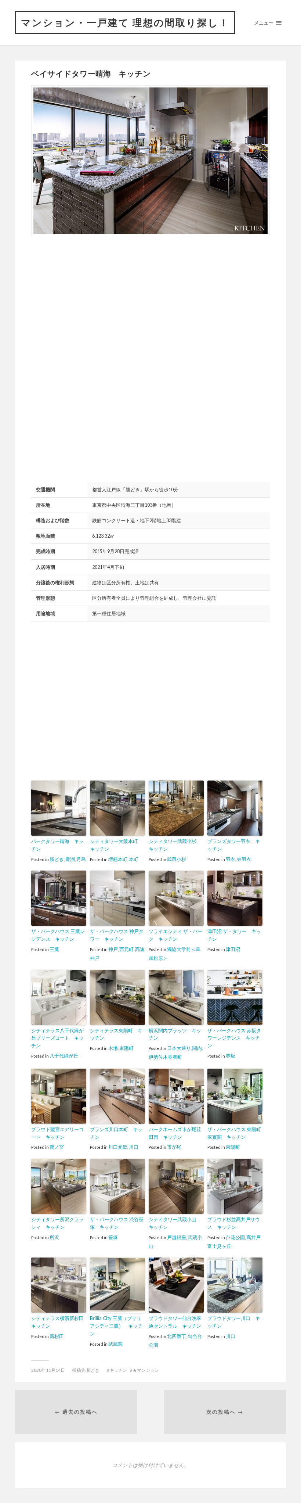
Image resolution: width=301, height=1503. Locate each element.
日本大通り (179, 1048)
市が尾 (174, 1147)
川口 (133, 1147)
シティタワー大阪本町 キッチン (116, 845)
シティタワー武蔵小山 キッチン (175, 1223)
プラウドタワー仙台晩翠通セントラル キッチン (175, 1322)
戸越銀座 (176, 1237)
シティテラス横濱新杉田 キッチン (58, 1322)
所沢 (54, 1237)
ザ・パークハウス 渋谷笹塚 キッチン (117, 1223)
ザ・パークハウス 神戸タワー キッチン (117, 935)
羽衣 (230, 859)
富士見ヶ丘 (219, 1246)
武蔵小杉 (176, 859)
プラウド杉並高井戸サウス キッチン (233, 1223)
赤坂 (230, 1056)
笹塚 (113, 1237)
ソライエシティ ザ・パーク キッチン (175, 935)
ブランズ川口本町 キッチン (116, 1133)
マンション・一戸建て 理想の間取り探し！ (125, 22)
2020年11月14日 (48, 1370)
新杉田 (57, 1336)
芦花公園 (235, 1237)
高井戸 (253, 1237)
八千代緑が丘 (64, 1056)
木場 (113, 1048)
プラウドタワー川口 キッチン (233, 1322)
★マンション (146, 1370)
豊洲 (70, 859)
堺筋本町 (117, 859)
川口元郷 (117, 1147)
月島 (81, 859)
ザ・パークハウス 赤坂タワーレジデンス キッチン (234, 1038)
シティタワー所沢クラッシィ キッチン (57, 1223)
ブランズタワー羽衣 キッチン (233, 845)
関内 (197, 1048)
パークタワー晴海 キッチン (57, 845)
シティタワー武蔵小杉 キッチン (175, 845)
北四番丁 (176, 1336)
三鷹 (54, 949)
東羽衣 (244, 859)
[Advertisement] (93, 299)
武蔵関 (115, 1344)
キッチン (118, 1370)
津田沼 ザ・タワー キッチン (234, 935)
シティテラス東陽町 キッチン (116, 1034)
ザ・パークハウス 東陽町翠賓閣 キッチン (234, 1133)
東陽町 (126, 1048)
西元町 (126, 949)
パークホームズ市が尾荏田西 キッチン (175, 1133)
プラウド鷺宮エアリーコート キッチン (57, 1133)
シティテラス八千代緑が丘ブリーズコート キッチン (57, 1038)
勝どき (57, 859)
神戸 (113, 949)
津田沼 (233, 949)
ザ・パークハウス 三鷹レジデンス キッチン (58, 935)
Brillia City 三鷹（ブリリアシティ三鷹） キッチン (116, 1326)
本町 (133, 859)
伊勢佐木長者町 (165, 1057)
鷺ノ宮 (57, 1147)
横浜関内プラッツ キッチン (175, 1034)
